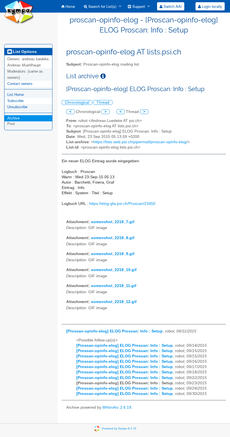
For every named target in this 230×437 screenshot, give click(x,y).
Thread (102, 102)
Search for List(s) (101, 6)
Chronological (77, 102)
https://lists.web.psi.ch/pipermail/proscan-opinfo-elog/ (140, 142)
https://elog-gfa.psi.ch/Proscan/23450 (122, 204)
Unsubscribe (17, 107)
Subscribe (15, 101)
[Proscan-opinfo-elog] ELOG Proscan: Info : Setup (114, 331)
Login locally (211, 6)
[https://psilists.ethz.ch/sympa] (19, 12)
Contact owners (20, 84)
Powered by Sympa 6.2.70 (119, 428)
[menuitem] (68, 6)
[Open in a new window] (103, 76)
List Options (24, 51)
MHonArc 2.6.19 (116, 407)
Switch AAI (172, 6)
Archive (13, 118)
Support (138, 6)
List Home (15, 95)
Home (69, 6)
